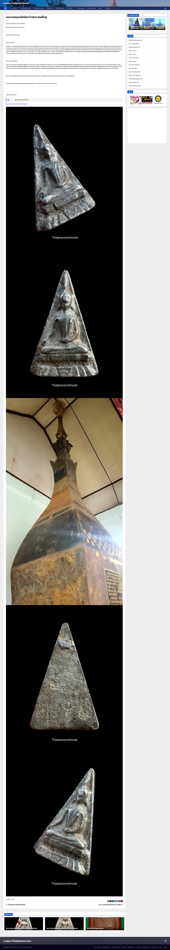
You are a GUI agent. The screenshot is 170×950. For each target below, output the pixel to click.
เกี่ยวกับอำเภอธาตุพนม (39, 8)
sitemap (107, 8)
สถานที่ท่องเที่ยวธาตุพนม (25, 8)
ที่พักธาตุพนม (50, 8)
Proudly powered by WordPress (10, 947)
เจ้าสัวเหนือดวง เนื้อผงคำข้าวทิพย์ (16, 904)
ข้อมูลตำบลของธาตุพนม (134, 40)
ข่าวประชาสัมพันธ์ (13, 8)
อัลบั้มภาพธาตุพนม (92, 8)
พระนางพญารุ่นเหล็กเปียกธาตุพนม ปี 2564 (110, 904)
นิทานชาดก (131, 54)
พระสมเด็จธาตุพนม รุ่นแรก (95, 928)
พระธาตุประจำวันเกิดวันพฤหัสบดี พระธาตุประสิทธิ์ (134, 28)
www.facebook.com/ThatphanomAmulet (16, 104)
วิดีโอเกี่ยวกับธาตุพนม (134, 75)
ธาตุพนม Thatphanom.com (16, 3)
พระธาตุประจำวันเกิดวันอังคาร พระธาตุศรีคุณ (159, 28)
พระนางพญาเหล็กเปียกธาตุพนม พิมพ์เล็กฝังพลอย (21, 928)
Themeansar (28, 947)
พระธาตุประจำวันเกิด (133, 24)
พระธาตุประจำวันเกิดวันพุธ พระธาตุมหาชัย (147, 28)
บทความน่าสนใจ (132, 58)
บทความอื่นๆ (131, 61)
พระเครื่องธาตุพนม (80, 8)
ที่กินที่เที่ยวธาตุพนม (60, 8)
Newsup (23, 947)
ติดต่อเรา (101, 8)
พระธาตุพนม (70, 8)
